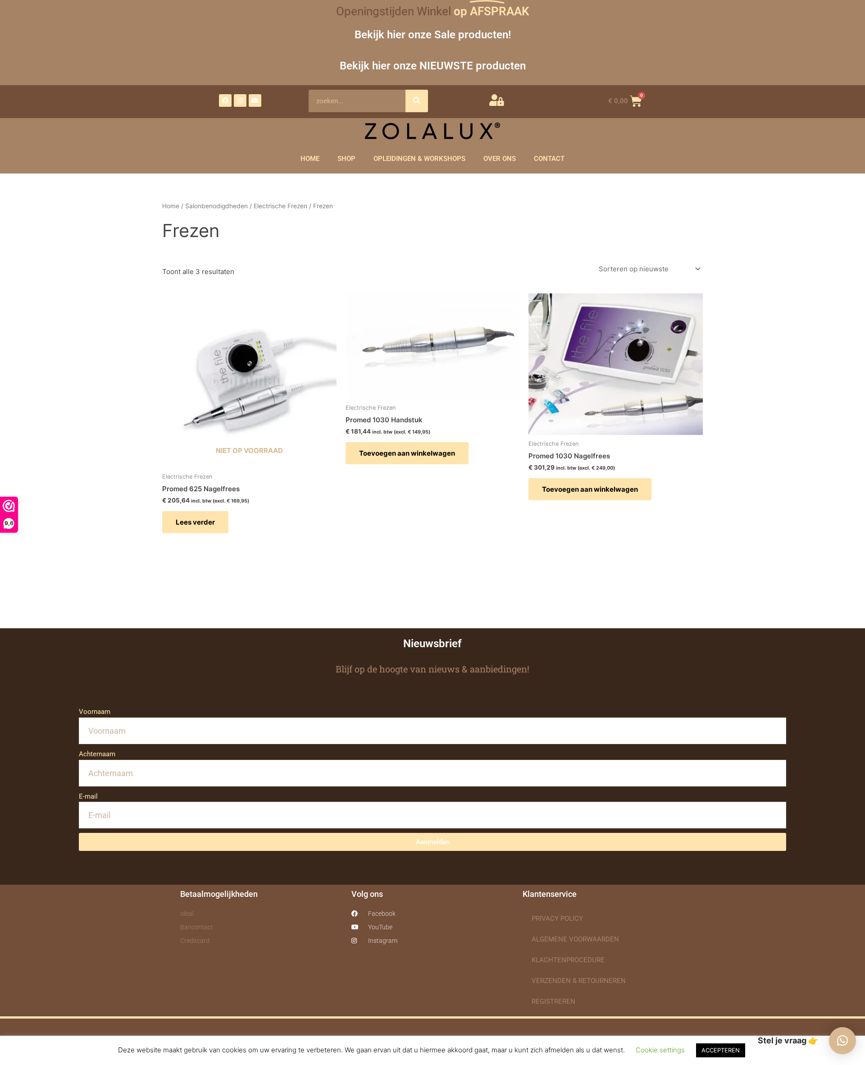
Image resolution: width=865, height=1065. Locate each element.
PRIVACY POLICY (557, 918)
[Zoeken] (416, 101)
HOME (309, 159)
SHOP (346, 159)
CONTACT (549, 159)
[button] (842, 1040)
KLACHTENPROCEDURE (568, 960)
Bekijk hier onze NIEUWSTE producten (433, 65)
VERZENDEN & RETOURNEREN (579, 981)
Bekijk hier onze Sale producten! (433, 34)
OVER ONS (499, 159)
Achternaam (97, 754)
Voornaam (94, 712)
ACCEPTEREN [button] (720, 1050)
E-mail (88, 796)
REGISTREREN (553, 1001)
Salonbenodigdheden (216, 206)
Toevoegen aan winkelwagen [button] (407, 453)
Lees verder (195, 522)
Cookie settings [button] (660, 1050)
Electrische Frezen (280, 206)
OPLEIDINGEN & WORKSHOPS (419, 159)
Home (170, 206)
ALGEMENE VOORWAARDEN (575, 939)
